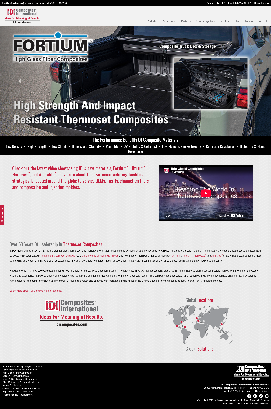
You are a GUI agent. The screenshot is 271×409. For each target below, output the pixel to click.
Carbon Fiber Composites (15, 376)
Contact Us (263, 21)
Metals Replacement (13, 385)
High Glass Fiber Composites (17, 372)
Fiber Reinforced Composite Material (21, 382)
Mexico (266, 3)
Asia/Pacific (241, 3)
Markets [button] (185, 21)
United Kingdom (224, 3)
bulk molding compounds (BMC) (100, 255)
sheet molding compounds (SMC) (58, 255)
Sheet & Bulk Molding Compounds (19, 379)
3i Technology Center (206, 21)
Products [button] (151, 21)
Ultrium (176, 255)
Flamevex (200, 255)
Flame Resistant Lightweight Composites (23, 366)
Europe (210, 3)
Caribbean (255, 3)
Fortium (187, 255)
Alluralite (217, 255)
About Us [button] (225, 21)
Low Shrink (59, 146)
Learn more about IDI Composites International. (36, 290)
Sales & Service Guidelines (256, 403)
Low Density (14, 146)
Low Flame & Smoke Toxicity (181, 146)
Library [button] (248, 21)
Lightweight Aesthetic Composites (19, 369)
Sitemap (265, 400)
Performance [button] (168, 21)
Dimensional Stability (86, 146)
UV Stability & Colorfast (140, 146)
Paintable (112, 146)
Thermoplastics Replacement (17, 394)
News (237, 21)
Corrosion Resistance (220, 146)
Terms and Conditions (232, 403)
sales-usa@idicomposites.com (28, 3)
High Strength (37, 146)
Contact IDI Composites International (21, 388)
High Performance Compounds (18, 391)
